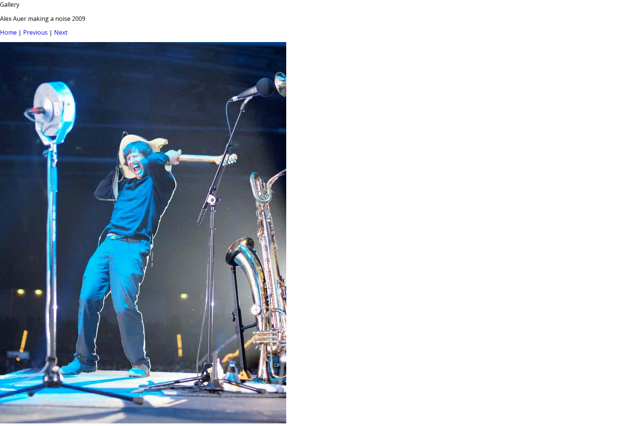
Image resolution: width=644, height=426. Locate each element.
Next (60, 32)
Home (8, 32)
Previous (35, 32)
